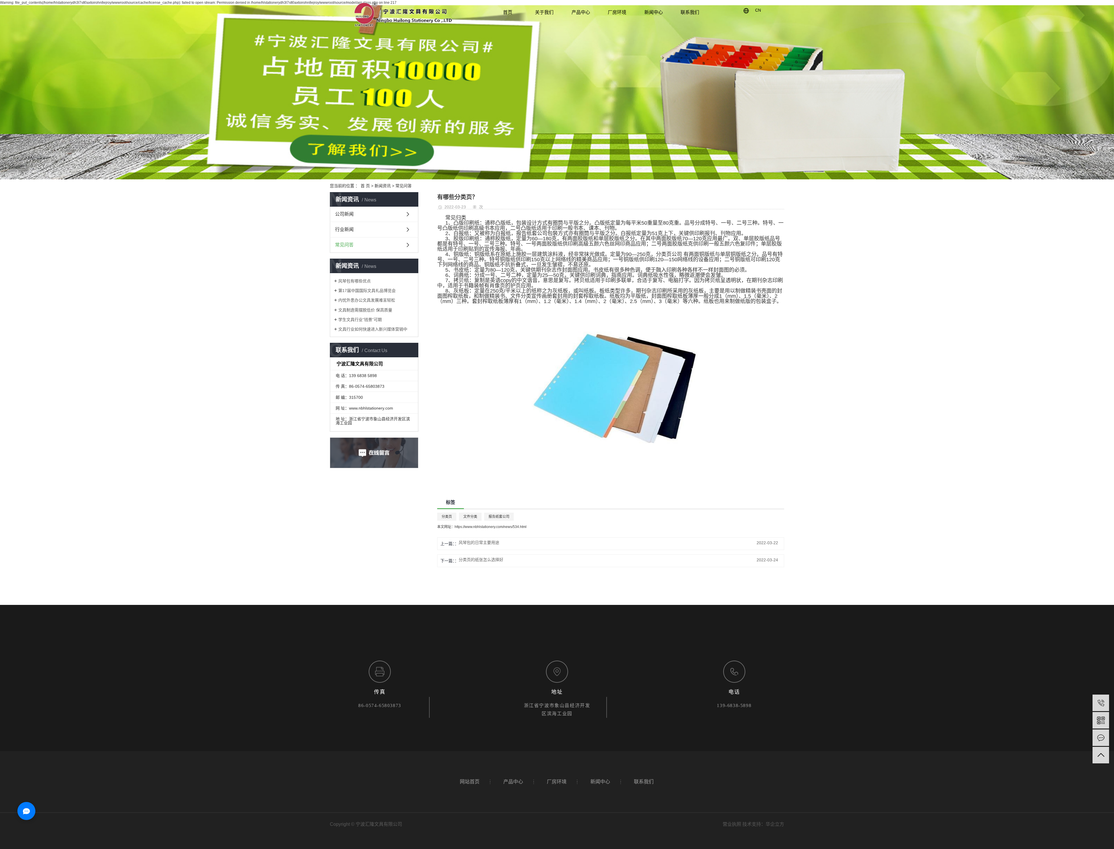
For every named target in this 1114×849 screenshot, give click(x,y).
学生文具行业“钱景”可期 (360, 319)
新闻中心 (653, 12)
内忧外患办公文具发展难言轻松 (366, 300)
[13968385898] (1101, 703)
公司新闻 (344, 214)
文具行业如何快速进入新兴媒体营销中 (372, 329)
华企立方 (775, 824)
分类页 (447, 517)
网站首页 (470, 782)
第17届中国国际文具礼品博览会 (367, 290)
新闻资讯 (383, 185)
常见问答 (403, 185)
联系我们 (690, 12)
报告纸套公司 (499, 517)
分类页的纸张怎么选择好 (481, 560)
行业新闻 (344, 229)
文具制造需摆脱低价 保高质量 (365, 310)
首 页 (365, 185)
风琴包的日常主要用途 (479, 542)
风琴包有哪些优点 (354, 281)
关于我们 (544, 12)
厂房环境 (617, 12)
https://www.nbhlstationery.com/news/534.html (491, 527)
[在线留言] (1101, 737)
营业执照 (732, 824)
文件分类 (470, 517)
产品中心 (581, 12)
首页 (507, 12)
